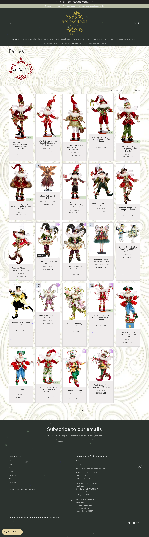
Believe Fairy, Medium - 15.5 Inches (74, 268)
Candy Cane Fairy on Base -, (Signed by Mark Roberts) (101, 318)
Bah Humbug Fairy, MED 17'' (101, 204)
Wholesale (12, 479)
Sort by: (109, 90)
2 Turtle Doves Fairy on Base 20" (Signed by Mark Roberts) (48, 143)
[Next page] (88, 410)
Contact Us (12, 468)
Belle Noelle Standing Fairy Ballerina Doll (101, 260)
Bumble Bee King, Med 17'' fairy (21, 324)
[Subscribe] (90, 441)
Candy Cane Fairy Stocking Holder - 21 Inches (128, 334)
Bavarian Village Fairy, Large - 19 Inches (128, 209)
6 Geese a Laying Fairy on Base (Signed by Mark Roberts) (21, 207)
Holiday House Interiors (76, 536)
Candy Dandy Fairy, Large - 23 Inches (74, 392)
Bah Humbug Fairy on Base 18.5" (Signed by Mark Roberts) (74, 205)
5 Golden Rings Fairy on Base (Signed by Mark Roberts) (128, 149)
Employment (13, 475)
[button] (11, 23)
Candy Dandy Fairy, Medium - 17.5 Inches (101, 386)
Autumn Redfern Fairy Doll (47, 197)
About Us (12, 464)
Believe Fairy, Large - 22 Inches (47, 262)
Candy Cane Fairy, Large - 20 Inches (20, 390)
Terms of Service (14, 486)
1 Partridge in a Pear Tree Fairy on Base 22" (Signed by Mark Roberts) (21, 146)
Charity (11, 472)
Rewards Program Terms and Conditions (22, 489)
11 (82, 410)
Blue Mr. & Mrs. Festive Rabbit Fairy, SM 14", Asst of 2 (128, 249)
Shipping (11, 461)
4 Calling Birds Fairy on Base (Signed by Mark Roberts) (101, 140)
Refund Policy (13, 482)
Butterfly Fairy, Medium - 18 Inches (47, 316)
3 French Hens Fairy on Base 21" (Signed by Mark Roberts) (74, 147)
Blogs (10, 493)
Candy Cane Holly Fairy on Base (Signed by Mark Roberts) (47, 389)
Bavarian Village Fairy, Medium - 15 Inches (21, 269)
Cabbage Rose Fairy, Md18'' (74, 325)
